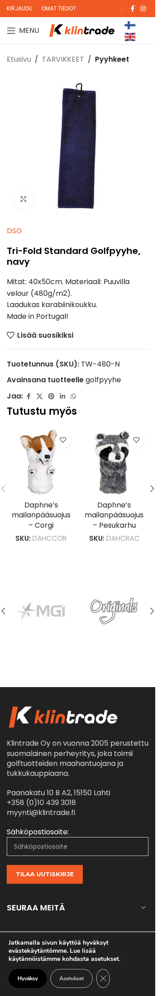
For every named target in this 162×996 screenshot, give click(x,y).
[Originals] (114, 611)
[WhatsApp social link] (73, 396)
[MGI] (41, 611)
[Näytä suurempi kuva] (24, 199)
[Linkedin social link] (62, 396)
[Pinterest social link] (51, 396)
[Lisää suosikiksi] (63, 440)
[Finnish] (130, 24)
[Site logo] (82, 30)
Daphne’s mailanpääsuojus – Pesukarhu (114, 515)
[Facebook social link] (132, 9)
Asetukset (71, 978)
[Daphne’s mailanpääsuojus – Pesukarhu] (114, 462)
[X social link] (39, 396)
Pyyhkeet (112, 59)
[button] (152, 489)
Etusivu (19, 59)
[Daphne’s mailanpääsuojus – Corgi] (41, 462)
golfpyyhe (103, 380)
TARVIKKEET (63, 59)
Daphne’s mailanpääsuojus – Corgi (41, 515)
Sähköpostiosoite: (38, 832)
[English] (130, 36)
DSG (14, 231)
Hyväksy (28, 978)
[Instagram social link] (143, 9)
